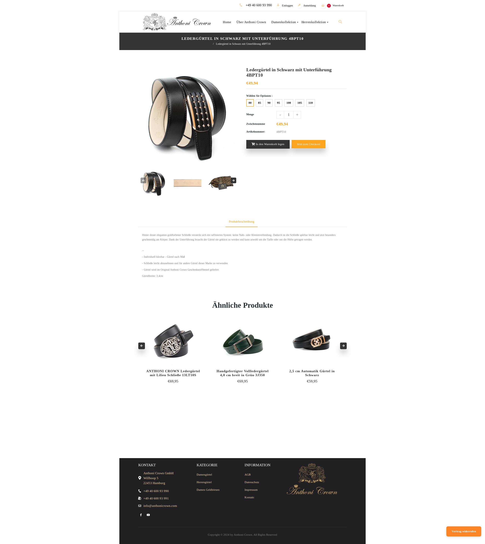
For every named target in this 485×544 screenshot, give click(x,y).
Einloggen (287, 5)
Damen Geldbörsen (208, 489)
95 (278, 102)
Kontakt (249, 497)
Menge (250, 114)
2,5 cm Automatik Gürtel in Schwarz (312, 373)
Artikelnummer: (255, 131)
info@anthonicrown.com (160, 506)
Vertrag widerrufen (464, 531)
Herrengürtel (204, 482)
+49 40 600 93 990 (259, 5)
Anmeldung (309, 5)
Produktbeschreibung (241, 221)
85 (259, 102)
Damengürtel (204, 474)
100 (288, 102)
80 (250, 102)
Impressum (251, 489)
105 (299, 102)
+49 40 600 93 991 (156, 498)
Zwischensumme (255, 123)
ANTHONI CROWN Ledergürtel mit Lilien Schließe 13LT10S (173, 373)
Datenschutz (252, 482)
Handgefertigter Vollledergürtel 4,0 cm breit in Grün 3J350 (243, 373)
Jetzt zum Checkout (308, 144)
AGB (248, 474)
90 (269, 102)
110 (310, 102)
